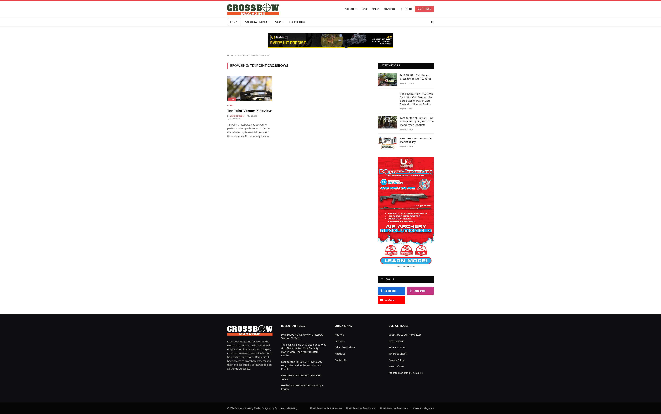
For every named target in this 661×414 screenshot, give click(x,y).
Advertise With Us (345, 347)
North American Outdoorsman (326, 408)
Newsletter (389, 9)
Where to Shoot (397, 353)
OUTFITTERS (424, 9)
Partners (340, 341)
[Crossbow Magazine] (253, 9)
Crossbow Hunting (256, 22)
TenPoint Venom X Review (249, 110)
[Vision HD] (330, 40)
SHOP (233, 22)
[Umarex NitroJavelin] (406, 213)
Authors (376, 9)
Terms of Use (396, 366)
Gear (278, 22)
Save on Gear (396, 341)
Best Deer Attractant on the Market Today (416, 140)
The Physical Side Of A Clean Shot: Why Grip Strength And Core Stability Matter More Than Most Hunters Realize (416, 99)
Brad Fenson (237, 116)
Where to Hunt (397, 347)
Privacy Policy (396, 360)
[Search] (432, 22)
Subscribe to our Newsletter (405, 334)
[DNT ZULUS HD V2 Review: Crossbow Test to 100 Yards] (387, 79)
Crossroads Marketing (286, 408)
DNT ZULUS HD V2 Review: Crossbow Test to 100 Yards (415, 77)
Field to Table (297, 22)
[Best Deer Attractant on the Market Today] (387, 142)
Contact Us (341, 360)
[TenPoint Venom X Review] (249, 88)
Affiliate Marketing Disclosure (406, 372)
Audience (349, 9)
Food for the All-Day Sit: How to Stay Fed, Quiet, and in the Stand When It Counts (417, 121)
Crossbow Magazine (423, 408)
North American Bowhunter (394, 408)
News (364, 9)
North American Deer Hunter (361, 408)
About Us (340, 353)
